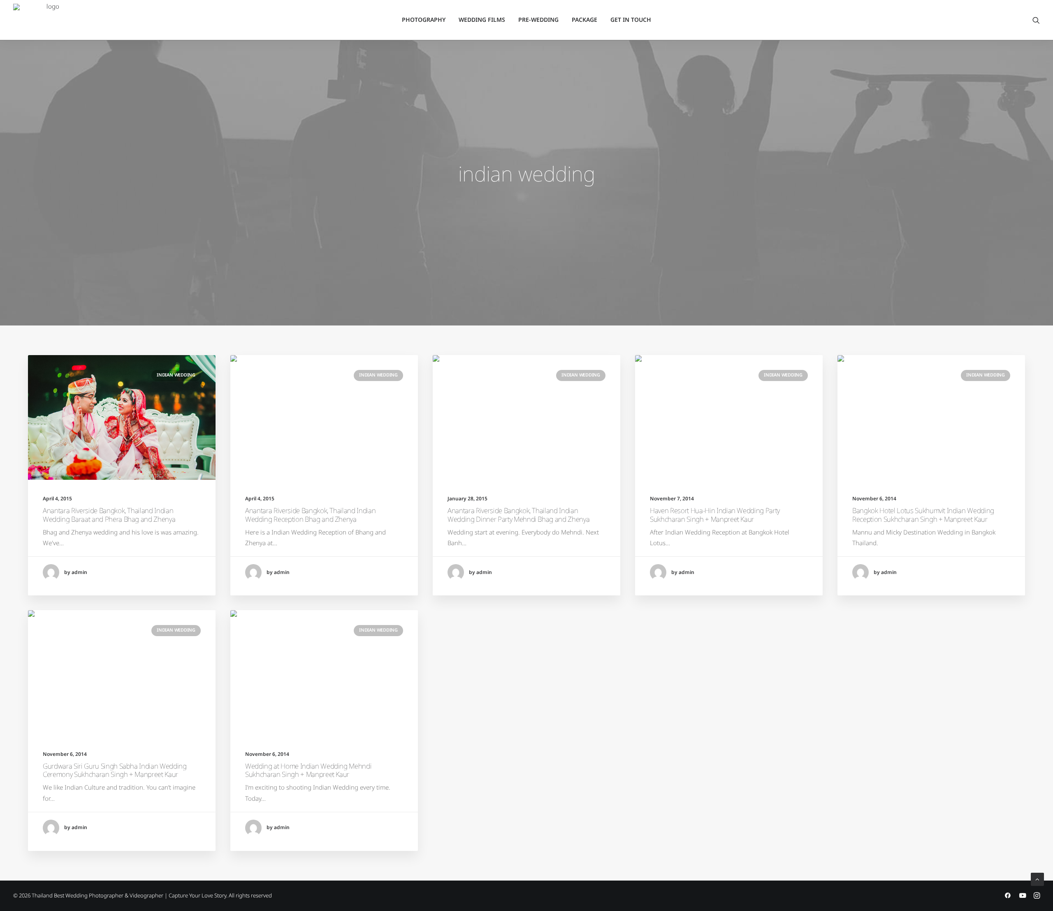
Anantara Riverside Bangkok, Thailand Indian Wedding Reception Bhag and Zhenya (310, 515)
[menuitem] (423, 20)
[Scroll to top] (1037, 879)
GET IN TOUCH (630, 20)
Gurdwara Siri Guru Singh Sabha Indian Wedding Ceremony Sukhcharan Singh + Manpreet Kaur (115, 770)
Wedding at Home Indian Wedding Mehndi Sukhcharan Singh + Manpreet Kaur (308, 770)
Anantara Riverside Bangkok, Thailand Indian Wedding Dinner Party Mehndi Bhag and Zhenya (518, 515)
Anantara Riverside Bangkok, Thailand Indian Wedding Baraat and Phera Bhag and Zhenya (109, 515)
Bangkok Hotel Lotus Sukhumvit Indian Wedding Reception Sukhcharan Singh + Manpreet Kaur (923, 515)
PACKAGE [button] (584, 20)
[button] (1036, 20)
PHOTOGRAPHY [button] (423, 20)
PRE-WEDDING (538, 20)
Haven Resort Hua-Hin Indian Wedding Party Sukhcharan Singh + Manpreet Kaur (715, 515)
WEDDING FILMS (482, 20)
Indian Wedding (176, 375)
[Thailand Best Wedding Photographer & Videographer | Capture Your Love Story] (49, 20)
